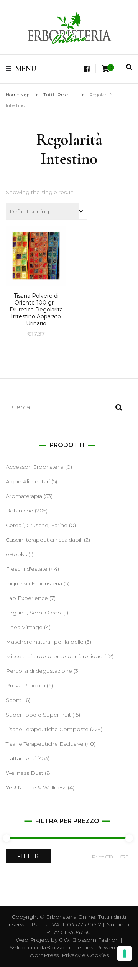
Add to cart (36, 269)
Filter (28, 856)
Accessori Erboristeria (35, 466)
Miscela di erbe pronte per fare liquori (56, 656)
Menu (25, 68)
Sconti (14, 700)
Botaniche (19, 510)
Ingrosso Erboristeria (34, 583)
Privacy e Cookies (85, 955)
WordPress (44, 955)
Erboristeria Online (70, 916)
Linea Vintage (24, 627)
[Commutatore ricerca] (129, 67)
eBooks (16, 554)
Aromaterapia (24, 496)
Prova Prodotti (25, 685)
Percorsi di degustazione (39, 670)
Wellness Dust (24, 772)
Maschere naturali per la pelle (45, 641)
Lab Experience (27, 598)
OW (64, 939)
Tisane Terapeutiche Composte (47, 729)
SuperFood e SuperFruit (38, 714)
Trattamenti (21, 758)
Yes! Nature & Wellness (36, 787)
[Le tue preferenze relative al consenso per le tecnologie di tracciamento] (124, 953)
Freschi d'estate (27, 568)
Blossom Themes (69, 947)
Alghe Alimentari (28, 481)
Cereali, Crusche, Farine (36, 525)
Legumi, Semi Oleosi (34, 612)
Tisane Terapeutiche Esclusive (45, 743)
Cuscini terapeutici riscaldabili (44, 539)
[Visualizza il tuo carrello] (105, 68)
